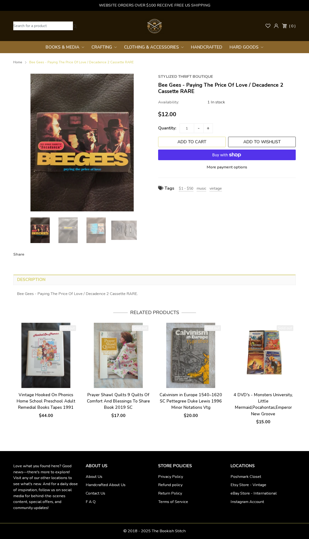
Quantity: (167, 128)
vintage (216, 188)
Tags (168, 188)
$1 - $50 (186, 188)
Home (17, 62)
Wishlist (268, 25)
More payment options (227, 167)
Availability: (168, 102)
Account (276, 26)
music (201, 188)
